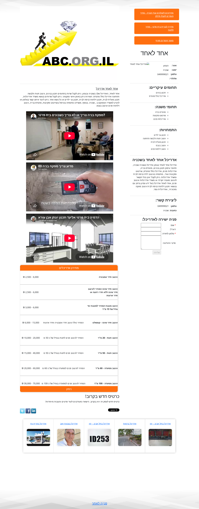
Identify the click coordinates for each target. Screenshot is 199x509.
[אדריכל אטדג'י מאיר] (160, 437)
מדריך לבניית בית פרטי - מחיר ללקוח (160, 28)
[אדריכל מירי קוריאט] (38, 437)
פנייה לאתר (99, 503)
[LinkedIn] (33, 410)
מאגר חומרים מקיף (165, 40)
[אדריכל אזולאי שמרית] (129, 437)
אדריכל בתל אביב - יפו (160, 423)
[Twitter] (22, 410)
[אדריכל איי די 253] (99, 437)
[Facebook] (27, 410)
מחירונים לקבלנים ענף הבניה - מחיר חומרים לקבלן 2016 (157, 14)
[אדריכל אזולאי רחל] (68, 437)
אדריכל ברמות (129, 423)
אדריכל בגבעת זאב (69, 423)
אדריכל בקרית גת (38, 423)
